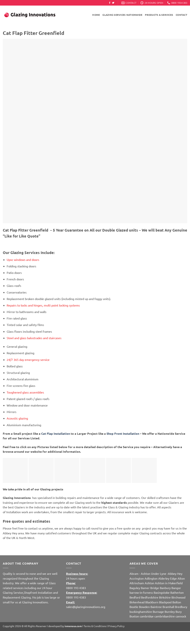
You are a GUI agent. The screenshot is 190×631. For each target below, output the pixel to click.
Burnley (170, 611)
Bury (179, 611)
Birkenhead (137, 602)
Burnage (158, 611)
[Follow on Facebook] (110, 3)
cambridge (147, 616)
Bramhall (168, 607)
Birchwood (178, 597)
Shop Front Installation (123, 433)
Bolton (176, 602)
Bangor (176, 588)
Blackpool (165, 602)
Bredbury (181, 607)
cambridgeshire (164, 616)
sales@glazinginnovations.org (85, 607)
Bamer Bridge (150, 588)
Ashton (149, 583)
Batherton (177, 592)
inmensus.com (73, 626)
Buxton (134, 616)
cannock (181, 616)
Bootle (134, 607)
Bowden (144, 607)
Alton (181, 578)
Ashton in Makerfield (169, 583)
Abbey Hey (175, 573)
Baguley (135, 588)
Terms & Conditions (95, 626)
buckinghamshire (141, 611)
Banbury (165, 588)
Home (96, 14)
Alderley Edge (167, 578)
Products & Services (159, 14)
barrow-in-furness (142, 592)
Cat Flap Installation (56, 433)
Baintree (156, 607)
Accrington (137, 578)
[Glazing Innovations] (30, 15)
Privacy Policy (116, 626)
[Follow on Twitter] (113, 3)
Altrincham (137, 583)
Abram (134, 573)
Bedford (135, 597)
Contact (181, 14)
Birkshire (165, 597)
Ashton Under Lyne (153, 573)
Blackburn (151, 602)
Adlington (151, 578)
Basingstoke (162, 592)
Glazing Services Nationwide (122, 14)
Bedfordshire (149, 597)
